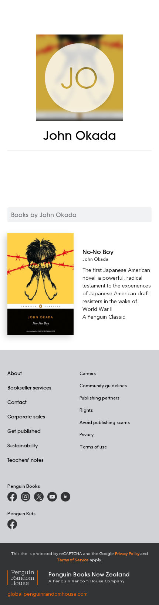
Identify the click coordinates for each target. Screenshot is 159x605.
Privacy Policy (127, 553)
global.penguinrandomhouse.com (47, 594)
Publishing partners (99, 397)
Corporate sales (26, 416)
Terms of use (93, 446)
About (14, 373)
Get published (24, 431)
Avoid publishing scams (105, 422)
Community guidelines (103, 385)
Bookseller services (29, 387)
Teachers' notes (25, 460)
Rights (86, 410)
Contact (17, 402)
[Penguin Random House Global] (27, 576)
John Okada (95, 259)
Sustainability (22, 445)
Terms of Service (73, 559)
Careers (88, 373)
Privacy (87, 434)
